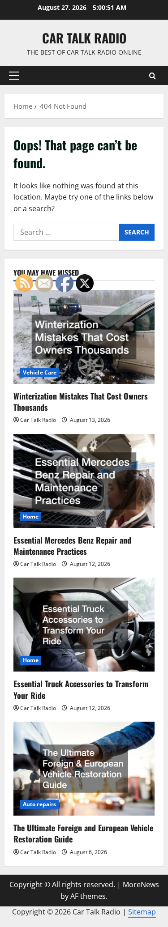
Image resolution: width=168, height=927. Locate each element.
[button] (14, 75)
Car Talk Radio (84, 38)
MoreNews (141, 884)
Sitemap (142, 912)
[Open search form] (152, 76)
